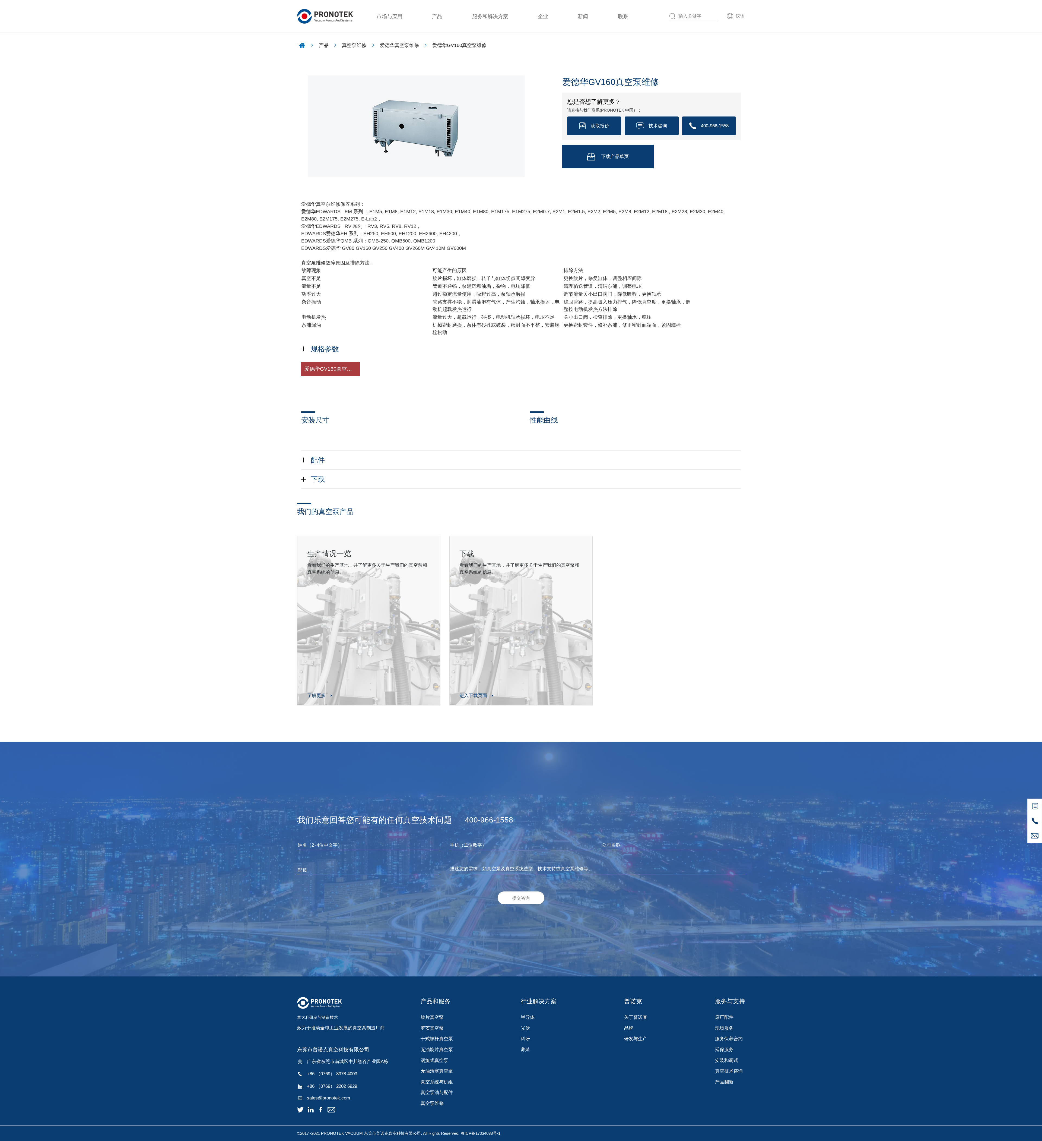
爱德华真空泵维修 (399, 45)
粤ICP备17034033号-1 (480, 1133)
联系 (623, 16)
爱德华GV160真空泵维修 (459, 45)
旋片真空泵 (432, 1017)
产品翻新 (724, 1082)
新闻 (583, 16)
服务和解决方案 (490, 16)
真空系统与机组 (437, 1082)
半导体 (528, 1017)
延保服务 (724, 1049)
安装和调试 (726, 1060)
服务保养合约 (729, 1038)
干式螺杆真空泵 (437, 1038)
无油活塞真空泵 (437, 1071)
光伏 (525, 1028)
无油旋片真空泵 (437, 1049)
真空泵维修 (354, 45)
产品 (437, 16)
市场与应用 (389, 16)
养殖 (525, 1049)
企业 (543, 16)
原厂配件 (724, 1017)
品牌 (628, 1028)
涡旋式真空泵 (434, 1060)
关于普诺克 (635, 1017)
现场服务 (724, 1028)
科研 (525, 1038)
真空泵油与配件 (437, 1092)
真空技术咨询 (729, 1071)
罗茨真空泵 (432, 1028)
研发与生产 (635, 1038)
